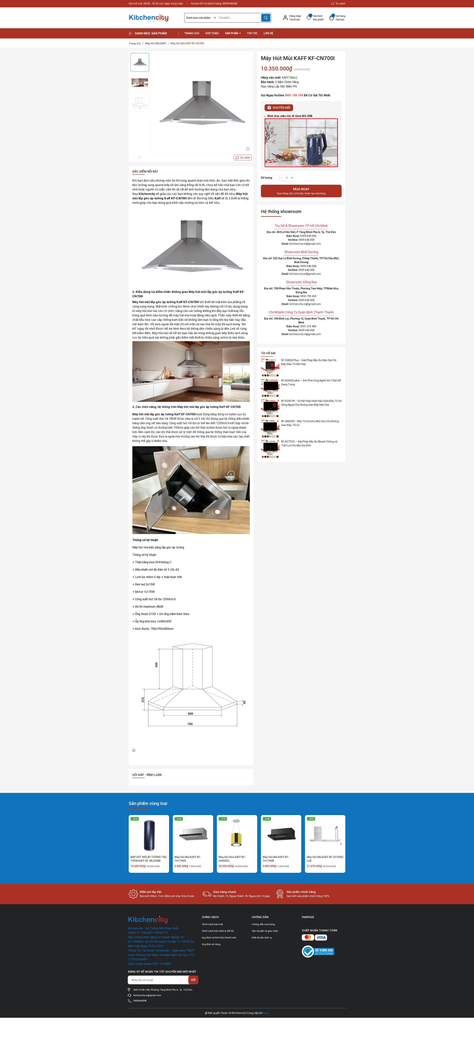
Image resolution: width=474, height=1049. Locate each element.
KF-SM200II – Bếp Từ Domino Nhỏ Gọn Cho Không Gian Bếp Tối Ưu (310, 423)
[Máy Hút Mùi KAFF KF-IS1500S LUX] (325, 835)
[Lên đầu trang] (468, 1025)
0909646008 (229, 3)
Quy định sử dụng (211, 944)
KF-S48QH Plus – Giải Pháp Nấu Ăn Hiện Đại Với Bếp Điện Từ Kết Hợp (308, 362)
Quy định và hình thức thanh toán (219, 937)
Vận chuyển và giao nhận (265, 931)
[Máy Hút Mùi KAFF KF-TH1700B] (281, 835)
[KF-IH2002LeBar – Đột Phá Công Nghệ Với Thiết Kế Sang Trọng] (270, 388)
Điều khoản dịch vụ (262, 937)
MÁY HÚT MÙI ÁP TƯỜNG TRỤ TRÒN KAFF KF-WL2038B (148, 859)
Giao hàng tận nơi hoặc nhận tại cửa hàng (301, 191)
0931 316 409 (308, 326)
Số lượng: (267, 177)
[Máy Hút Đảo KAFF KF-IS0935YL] (237, 835)
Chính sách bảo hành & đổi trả (218, 931)
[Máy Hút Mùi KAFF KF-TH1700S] (193, 835)
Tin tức (252, 33)
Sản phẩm (232, 33)
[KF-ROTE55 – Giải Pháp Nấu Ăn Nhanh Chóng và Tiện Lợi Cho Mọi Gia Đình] (270, 449)
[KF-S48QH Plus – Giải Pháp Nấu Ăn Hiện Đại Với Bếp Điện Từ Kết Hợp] (270, 367)
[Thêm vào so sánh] (243, 157)
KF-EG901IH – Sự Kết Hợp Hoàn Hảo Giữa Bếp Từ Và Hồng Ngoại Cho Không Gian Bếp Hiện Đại (311, 402)
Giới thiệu (212, 33)
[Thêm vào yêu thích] (248, 148)
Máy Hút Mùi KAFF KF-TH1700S (188, 859)
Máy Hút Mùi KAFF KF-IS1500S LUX (325, 859)
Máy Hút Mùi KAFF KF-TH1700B (276, 859)
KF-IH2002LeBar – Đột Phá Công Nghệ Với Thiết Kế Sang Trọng (311, 382)
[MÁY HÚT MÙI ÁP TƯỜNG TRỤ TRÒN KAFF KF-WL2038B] (149, 835)
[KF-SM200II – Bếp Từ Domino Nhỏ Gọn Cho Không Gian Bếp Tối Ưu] (270, 428)
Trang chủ (191, 33)
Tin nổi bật (268, 353)
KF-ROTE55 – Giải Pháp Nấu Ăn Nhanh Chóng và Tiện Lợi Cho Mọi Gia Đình (309, 443)
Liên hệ (268, 33)
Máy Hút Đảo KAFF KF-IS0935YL (232, 859)
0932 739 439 (308, 296)
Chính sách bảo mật (212, 924)
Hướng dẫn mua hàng (263, 924)
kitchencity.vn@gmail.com (305, 243)
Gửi (193, 979)
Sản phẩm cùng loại (148, 803)
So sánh (340, 3)
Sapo (266, 1012)
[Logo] (154, 17)
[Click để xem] (201, 103)
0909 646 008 (308, 235)
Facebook (307, 922)
